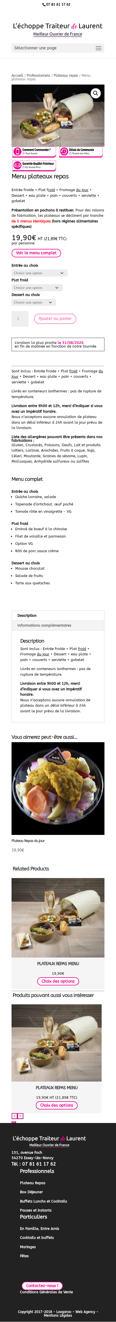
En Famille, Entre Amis (39, 1228)
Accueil (17, 76)
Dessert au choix (26, 295)
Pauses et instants (36, 1210)
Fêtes (24, 1256)
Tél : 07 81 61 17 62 (34, 1164)
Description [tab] (27, 615)
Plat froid (20, 280)
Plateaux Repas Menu (58, 963)
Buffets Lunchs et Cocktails (43, 1201)
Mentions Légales (58, 1315)
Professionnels (38, 76)
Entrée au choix (25, 265)
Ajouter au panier (55, 318)
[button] (96, 93)
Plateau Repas (32, 1183)
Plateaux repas (66, 76)
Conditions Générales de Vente (46, 1292)
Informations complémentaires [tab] (44, 625)
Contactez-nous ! (42, 1286)
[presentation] (14, 1116)
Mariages (28, 1247)
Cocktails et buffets (37, 1237)
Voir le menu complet (36, 253)
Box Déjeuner (31, 1192)
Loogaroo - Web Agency (75, 1312)
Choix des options (58, 981)
